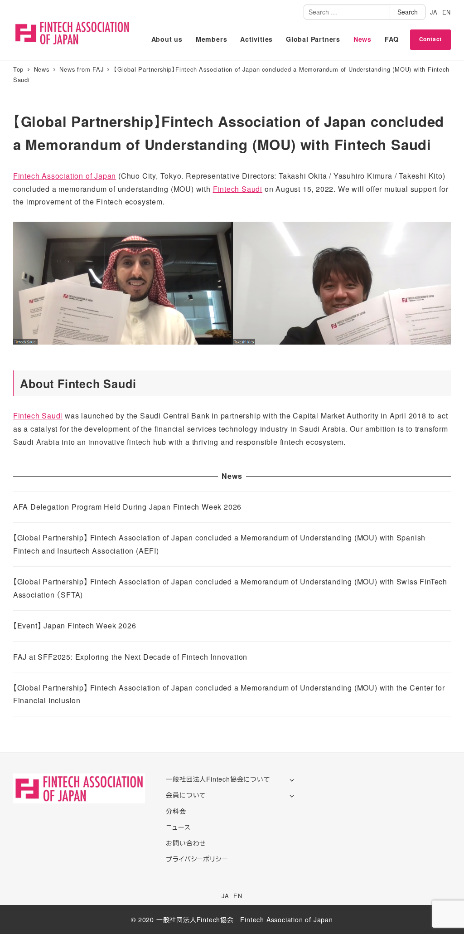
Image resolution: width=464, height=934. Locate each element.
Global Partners (313, 39)
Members (211, 39)
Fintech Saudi (237, 189)
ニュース (178, 827)
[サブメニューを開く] (291, 779)
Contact (430, 39)
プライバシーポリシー (196, 858)
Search (407, 11)
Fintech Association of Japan (64, 175)
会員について (186, 794)
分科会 (176, 811)
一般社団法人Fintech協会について (218, 778)
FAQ (392, 39)
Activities (256, 39)
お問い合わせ (186, 842)
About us (167, 39)
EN (446, 12)
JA (434, 12)
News (362, 39)
